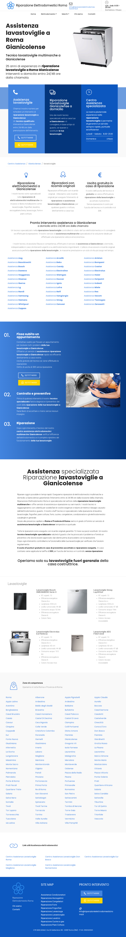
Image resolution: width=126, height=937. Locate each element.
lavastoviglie (50, 163)
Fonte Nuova (12, 739)
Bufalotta (69, 710)
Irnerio (38, 747)
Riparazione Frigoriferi (51, 908)
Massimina (11, 760)
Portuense (70, 781)
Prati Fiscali (11, 785)
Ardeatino (69, 701)
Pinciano (39, 776)
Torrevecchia (12, 814)
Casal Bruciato (13, 714)
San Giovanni (41, 793)
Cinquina (10, 726)
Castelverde (100, 718)
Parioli (38, 772)
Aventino (10, 705)
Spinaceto (40, 802)
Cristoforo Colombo (45, 730)
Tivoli (8, 806)
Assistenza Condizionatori (53, 895)
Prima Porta (41, 785)
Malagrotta (70, 756)
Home (33, 14)
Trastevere (70, 814)
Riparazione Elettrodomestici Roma (41, 5)
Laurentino (99, 751)
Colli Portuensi (72, 726)
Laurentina (70, 751)
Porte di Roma (12, 781)
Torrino (38, 814)
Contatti (91, 14)
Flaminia (69, 735)
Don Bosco (99, 730)
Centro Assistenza (16, 163)
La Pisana (98, 747)
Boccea (98, 705)
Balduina (69, 705)
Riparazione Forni (49, 905)
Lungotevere (12, 756)
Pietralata (10, 776)
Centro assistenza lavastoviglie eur (101, 856)
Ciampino (69, 722)
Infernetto (11, 747)
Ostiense (69, 768)
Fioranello (40, 735)
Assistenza (15, 258)
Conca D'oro (100, 726)
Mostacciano (100, 764)
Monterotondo (42, 764)
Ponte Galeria (101, 776)
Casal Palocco (72, 714)
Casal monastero (43, 714)
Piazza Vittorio (101, 772)
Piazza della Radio (73, 772)
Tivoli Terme (41, 806)
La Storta (10, 751)
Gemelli (39, 739)
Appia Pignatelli (72, 697)
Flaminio (98, 735)
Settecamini (71, 797)
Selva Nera (11, 797)
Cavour (9, 722)
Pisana (68, 776)
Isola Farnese (71, 747)
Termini (68, 802)
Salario (9, 793)
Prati (96, 781)
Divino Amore (71, 730)
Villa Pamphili (71, 823)
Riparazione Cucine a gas (52, 921)
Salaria (97, 789)
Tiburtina (98, 802)
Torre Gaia (70, 810)
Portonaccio (41, 781)
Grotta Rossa (100, 743)
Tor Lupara (11, 810)
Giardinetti (99, 739)
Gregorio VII (70, 743)
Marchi (65, 14)
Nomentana (11, 768)
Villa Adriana (41, 823)
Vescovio (98, 818)
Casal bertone (101, 710)
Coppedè (10, 730)
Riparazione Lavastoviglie (52, 914)
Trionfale (98, 814)
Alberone (39, 697)
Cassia (9, 718)
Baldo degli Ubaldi (43, 705)
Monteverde (71, 764)
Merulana (69, 760)
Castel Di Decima (43, 718)
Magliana (39, 756)
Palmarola (11, 772)
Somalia (9, 802)
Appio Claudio (101, 697)
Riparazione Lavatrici (50, 918)
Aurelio (97, 701)
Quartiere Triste (13, 789)
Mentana (39, 760)
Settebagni (40, 797)
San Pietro (70, 793)
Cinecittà (98, 722)
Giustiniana (11, 743)
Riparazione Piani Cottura (52, 925)
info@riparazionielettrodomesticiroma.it (82, 8)
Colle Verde (41, 726)
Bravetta (39, 710)
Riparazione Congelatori (52, 901)
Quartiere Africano (103, 785)
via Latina (10, 823)
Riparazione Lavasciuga (52, 911)
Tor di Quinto (100, 806)
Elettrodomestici (48, 14)
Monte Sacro (12, 764)
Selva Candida (101, 793)
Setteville (98, 797)
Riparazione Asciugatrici (52, 898)
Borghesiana (12, 710)
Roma (8, 697)
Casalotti (98, 714)
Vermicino (70, 818)
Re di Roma (40, 789)
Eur (7, 735)
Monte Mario (100, 760)
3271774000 (27, 138)
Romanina (70, 789)
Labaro (38, 751)
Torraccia (40, 810)
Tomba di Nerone (73, 806)
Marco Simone (101, 756)
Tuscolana (11, 818)
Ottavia (98, 768)
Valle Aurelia (41, 818)
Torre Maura (100, 810)
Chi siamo (78, 14)
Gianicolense (34, 163)
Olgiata (38, 768)
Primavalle (70, 785)
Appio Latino (12, 701)
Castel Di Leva (71, 718)
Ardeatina (40, 701)
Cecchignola (41, 722)
